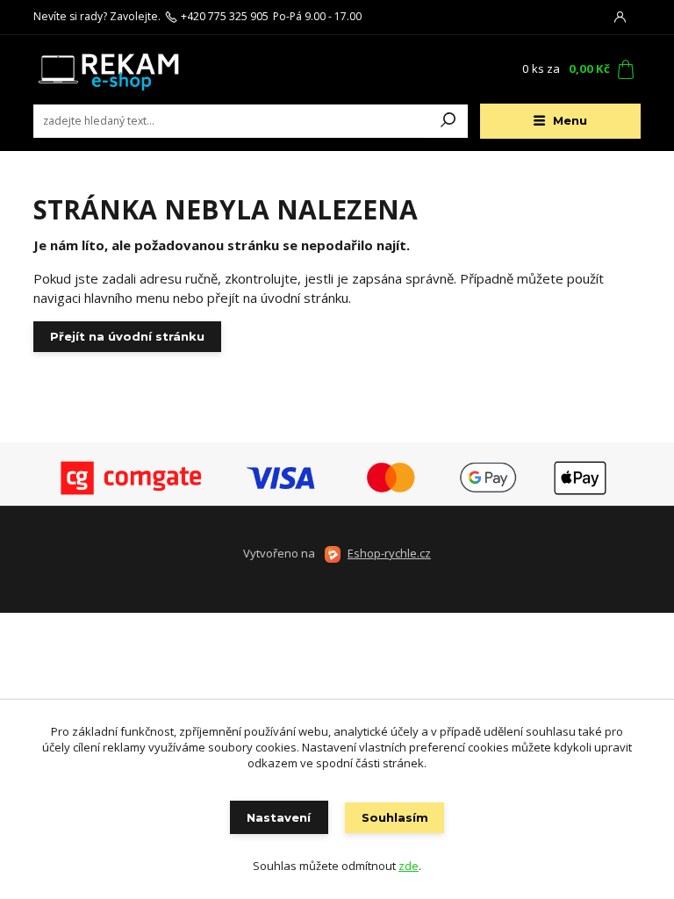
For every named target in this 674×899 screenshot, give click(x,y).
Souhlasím (395, 817)
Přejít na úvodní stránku (127, 336)
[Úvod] (137, 69)
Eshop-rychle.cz (389, 553)
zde (408, 866)
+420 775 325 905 (225, 17)
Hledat (448, 121)
